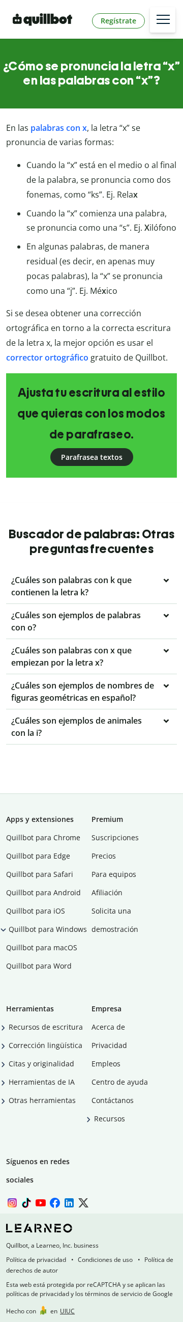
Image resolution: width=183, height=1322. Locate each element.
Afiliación (107, 892)
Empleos (106, 1063)
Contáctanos (113, 1100)
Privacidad (109, 1045)
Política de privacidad (36, 1259)
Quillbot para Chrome (43, 837)
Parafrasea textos (92, 457)
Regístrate (118, 20)
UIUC (67, 1311)
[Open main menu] (162, 20)
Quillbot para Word (39, 966)
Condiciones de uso (105, 1259)
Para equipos (114, 874)
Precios (104, 856)
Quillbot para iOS (35, 911)
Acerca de (108, 1027)
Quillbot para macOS (41, 947)
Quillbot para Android (43, 892)
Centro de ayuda (120, 1082)
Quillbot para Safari (39, 874)
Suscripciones (115, 837)
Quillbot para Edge (38, 856)
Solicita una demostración (115, 920)
